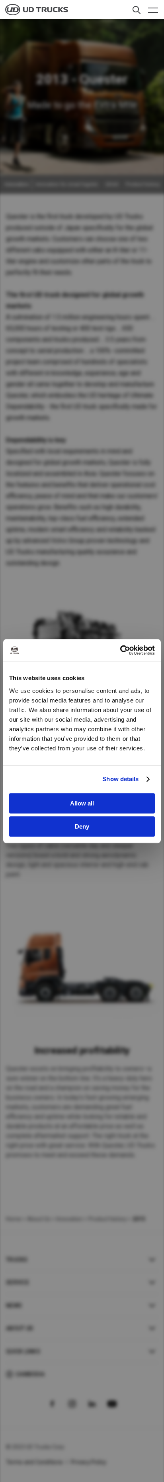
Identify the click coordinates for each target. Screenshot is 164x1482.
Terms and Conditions (34, 1462)
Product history (143, 184)
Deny (82, 826)
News (14, 1305)
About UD (19, 1328)
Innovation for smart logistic (67, 184)
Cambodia (30, 1374)
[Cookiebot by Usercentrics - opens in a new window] (120, 650)
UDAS (112, 184)
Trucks (17, 1259)
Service (17, 1282)
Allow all (82, 803)
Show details (120, 779)
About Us (38, 1219)
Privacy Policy (89, 1462)
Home (13, 1219)
